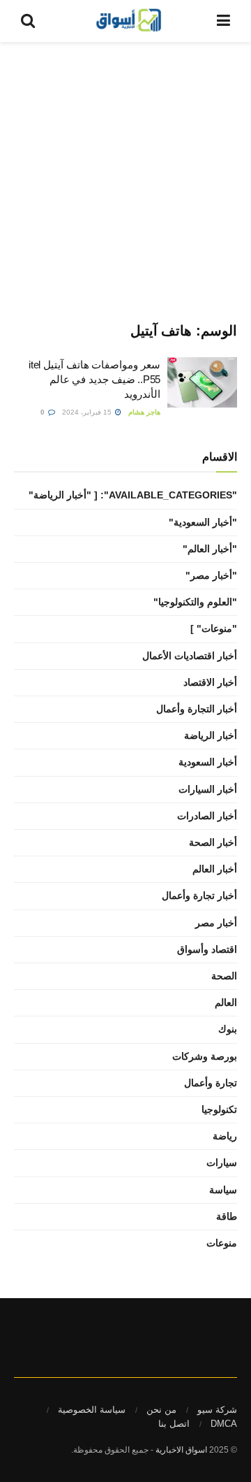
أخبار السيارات (207, 789)
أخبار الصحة (213, 842)
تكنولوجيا (219, 1109)
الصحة (224, 975)
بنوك (227, 1029)
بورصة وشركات (204, 1056)
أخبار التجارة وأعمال (196, 708)
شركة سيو (217, 1409)
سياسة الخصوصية (92, 1409)
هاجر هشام (144, 412)
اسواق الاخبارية (181, 1450)
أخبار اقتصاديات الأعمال (189, 655)
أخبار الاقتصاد (210, 682)
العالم (226, 1002)
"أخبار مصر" (211, 575)
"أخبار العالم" (210, 548)
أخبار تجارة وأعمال (199, 895)
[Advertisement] (125, 175)
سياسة (223, 1189)
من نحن (161, 1409)
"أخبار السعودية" (203, 522)
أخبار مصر (216, 922)
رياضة (225, 1136)
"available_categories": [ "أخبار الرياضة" (133, 495)
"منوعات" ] (213, 628)
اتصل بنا (174, 1423)
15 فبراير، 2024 (88, 412)
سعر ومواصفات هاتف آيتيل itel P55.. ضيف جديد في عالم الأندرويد (94, 379)
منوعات (221, 1243)
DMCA (224, 1423)
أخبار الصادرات (207, 815)
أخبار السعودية (207, 762)
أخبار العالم (214, 869)
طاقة (226, 1216)
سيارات (221, 1162)
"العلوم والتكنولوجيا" (195, 601)
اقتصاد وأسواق (207, 949)
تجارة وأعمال (210, 1082)
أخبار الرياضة (210, 735)
